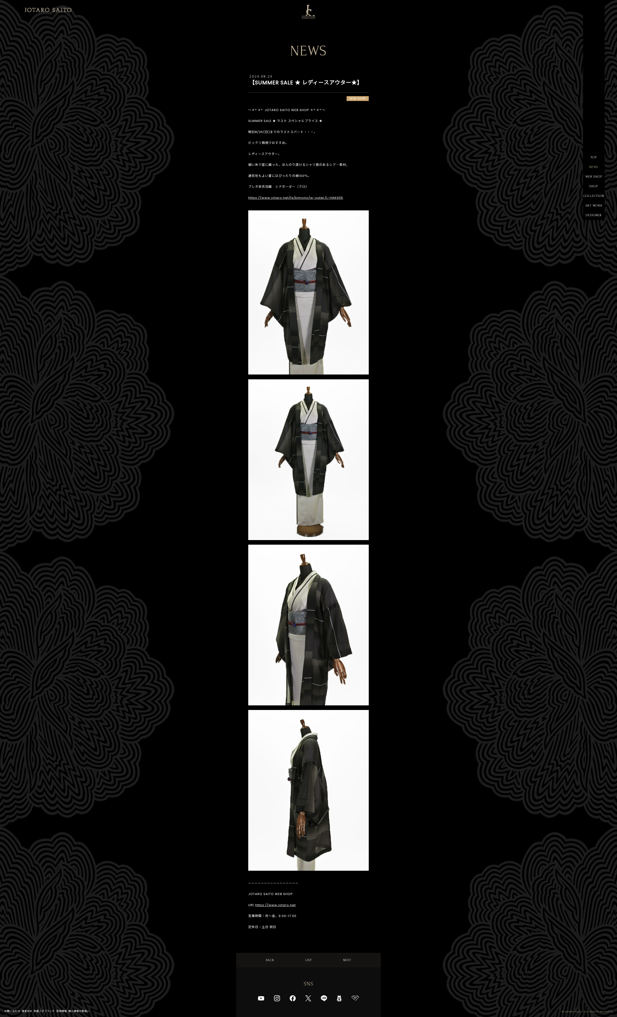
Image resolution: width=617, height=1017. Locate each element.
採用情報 (61, 1011)
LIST (308, 960)
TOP (593, 157)
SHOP (593, 186)
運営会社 (27, 1011)
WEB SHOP (593, 176)
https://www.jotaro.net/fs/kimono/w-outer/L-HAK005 (295, 197)
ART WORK (594, 205)
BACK (270, 960)
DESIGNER (594, 215)
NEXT (347, 960)
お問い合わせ (12, 1011)
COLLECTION (593, 196)
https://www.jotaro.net (275, 905)
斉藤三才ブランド (44, 1011)
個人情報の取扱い (79, 1011)
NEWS (593, 167)
